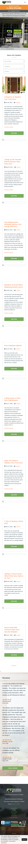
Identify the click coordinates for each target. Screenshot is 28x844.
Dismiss (24, 839)
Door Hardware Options (13, 345)
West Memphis (14, 817)
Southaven (14, 815)
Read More (14, 133)
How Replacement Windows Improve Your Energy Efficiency (12, 224)
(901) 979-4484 (15, 8)
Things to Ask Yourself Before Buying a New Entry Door (12, 162)
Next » (15, 665)
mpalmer (18, 102)
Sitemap (14, 833)
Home (4, 49)
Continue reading (8, 127)
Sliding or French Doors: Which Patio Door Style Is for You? (13, 576)
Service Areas (14, 808)
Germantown (14, 812)
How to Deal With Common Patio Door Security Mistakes (11, 630)
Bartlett (14, 810)
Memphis (14, 813)
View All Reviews (12, 768)
